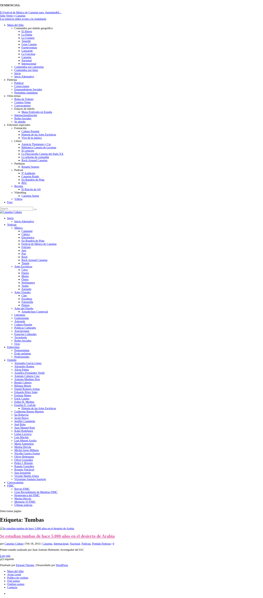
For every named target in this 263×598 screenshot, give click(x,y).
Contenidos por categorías (29, 66)
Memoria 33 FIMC (25, 501)
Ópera (24, 279)
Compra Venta (22, 102)
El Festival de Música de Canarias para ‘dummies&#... (30, 12)
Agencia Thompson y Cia (36, 144)
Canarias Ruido (30, 176)
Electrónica (27, 237)
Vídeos (18, 199)
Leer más (5, 555)
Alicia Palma (21, 369)
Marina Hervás (22, 447)
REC (24, 182)
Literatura (19, 314)
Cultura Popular (30, 131)
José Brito (20, 424)
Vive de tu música (31, 137)
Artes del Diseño (23, 308)
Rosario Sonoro (30, 166)
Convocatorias (22, 105)
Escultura (26, 298)
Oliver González (23, 459)
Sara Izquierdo (22, 472)
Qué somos (13, 580)
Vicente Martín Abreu (26, 476)
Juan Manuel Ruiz (24, 427)
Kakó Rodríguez (23, 430)
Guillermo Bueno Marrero (29, 411)
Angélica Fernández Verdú (29, 372)
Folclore (26, 247)
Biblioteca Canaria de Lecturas (38, 147)
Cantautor (27, 231)
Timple (25, 263)
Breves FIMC (22, 488)
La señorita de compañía (35, 157)
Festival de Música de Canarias (39, 243)
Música (18, 227)
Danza (25, 272)
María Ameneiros (24, 443)
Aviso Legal (14, 574)
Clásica (25, 234)
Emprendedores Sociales (28, 89)
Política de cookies (17, 577)
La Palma (26, 34)
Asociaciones (21, 330)
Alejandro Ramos (24, 366)
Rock (24, 256)
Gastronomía (21, 318)
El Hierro (26, 31)
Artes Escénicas (23, 266)
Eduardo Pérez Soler (26, 392)
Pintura (25, 305)
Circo (24, 269)
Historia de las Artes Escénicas (38, 134)
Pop (23, 253)
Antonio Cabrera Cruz (27, 376)
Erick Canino (21, 398)
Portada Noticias (101, 543)
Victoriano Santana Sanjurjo (30, 479)
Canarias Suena (30, 195)
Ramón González (24, 466)
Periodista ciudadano (26, 92)
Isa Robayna (21, 414)
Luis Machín (21, 437)
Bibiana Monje (22, 385)
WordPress (62, 565)
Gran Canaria (29, 44)
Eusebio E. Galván (25, 405)
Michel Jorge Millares (26, 450)
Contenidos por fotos (26, 70)
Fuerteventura (29, 47)
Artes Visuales (22, 292)
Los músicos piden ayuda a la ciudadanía (23, 18)
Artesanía (19, 321)
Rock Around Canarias (34, 160)
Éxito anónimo (22, 353)
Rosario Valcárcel (24, 469)
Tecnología (20, 337)
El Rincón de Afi (31, 189)
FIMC (10, 485)
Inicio (17, 73)
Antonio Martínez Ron (27, 379)
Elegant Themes (25, 565)
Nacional (26, 60)
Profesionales (21, 356)
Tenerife (26, 41)
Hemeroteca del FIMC (27, 495)
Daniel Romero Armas (27, 388)
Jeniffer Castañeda (24, 421)
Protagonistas (21, 350)
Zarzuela (26, 289)
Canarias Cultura (13, 543)
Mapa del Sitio (15, 24)
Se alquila (19, 121)
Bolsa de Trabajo (23, 99)
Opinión (11, 359)
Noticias (11, 224)
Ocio (17, 343)
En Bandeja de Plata (32, 179)
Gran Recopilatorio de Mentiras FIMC (36, 492)
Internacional (28, 63)
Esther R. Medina (24, 401)
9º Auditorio (28, 173)
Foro (10, 202)
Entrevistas (13, 347)
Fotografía (27, 301)
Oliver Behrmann (24, 456)
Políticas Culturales (25, 327)
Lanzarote (27, 50)
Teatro (25, 285)
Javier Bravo (21, 417)
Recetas (18, 186)
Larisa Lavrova (22, 434)
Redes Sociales (22, 118)
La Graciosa (28, 54)
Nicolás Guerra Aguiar (27, 453)
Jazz (23, 250)
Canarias (26, 57)
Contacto (12, 587)
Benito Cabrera (22, 382)
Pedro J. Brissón (23, 463)
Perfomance (28, 282)
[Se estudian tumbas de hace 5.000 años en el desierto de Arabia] (37, 528)
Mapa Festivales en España (36, 112)
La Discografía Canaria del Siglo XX (42, 153)
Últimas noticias (23, 505)
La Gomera (27, 37)
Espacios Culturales (25, 334)
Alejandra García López (28, 363)
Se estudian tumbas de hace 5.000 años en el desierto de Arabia (57, 536)
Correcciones (21, 86)
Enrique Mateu (22, 395)
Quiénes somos (15, 584)
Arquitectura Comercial (34, 311)
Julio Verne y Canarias (12, 15)
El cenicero (27, 150)
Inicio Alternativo (24, 76)
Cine (24, 295)
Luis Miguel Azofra (25, 440)
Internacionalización (25, 115)
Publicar (19, 83)
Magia (25, 276)
